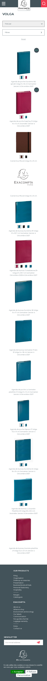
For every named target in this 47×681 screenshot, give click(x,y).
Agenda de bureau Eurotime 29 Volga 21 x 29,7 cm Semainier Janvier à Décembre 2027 (23, 233)
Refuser (32, 672)
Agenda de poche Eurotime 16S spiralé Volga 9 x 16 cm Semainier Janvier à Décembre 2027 (23, 84)
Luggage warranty (20, 621)
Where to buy (18, 609)
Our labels (17, 614)
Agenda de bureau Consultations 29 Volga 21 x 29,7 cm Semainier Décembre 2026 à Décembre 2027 (23, 272)
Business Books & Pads (22, 585)
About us (16, 607)
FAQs (15, 626)
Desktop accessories (21, 580)
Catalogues (17, 597)
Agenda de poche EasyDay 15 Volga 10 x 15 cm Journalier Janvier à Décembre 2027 (23, 123)
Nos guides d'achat (20, 619)
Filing (15, 576)
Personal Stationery (21, 587)
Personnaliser (24, 675)
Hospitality (17, 590)
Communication (19, 616)
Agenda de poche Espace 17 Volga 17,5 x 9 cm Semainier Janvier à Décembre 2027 (23, 431)
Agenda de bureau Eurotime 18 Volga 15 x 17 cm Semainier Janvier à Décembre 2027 (23, 312)
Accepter (18, 672)
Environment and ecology (23, 612)
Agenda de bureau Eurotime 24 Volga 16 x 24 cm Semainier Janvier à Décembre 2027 (23, 471)
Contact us (17, 628)
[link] (3, 3)
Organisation (18, 578)
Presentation (18, 583)
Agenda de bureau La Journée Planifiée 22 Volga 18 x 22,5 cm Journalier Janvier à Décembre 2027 (24, 511)
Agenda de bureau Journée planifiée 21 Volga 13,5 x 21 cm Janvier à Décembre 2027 (23, 550)
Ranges (16, 595)
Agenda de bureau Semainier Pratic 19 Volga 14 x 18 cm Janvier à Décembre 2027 (23, 352)
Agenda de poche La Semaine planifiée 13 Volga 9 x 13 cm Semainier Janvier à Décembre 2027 (23, 392)
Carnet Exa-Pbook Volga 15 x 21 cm (23, 161)
